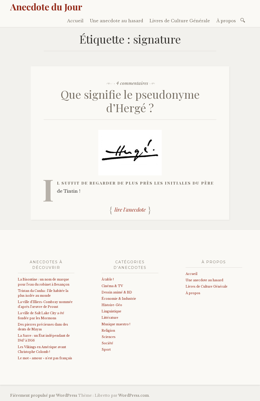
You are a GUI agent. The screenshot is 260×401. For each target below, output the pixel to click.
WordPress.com (133, 395)
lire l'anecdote (130, 209)
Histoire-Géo (112, 305)
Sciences (109, 337)
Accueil (75, 20)
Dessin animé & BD (117, 292)
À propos (226, 20)
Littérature (110, 317)
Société (107, 343)
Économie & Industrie (119, 298)
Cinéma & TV (112, 286)
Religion (108, 330)
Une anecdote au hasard (116, 20)
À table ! (108, 279)
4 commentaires (132, 83)
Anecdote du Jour (46, 7)
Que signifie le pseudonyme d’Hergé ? (130, 101)
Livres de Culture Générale (180, 20)
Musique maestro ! (116, 324)
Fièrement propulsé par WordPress (43, 395)
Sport (106, 349)
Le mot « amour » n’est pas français (45, 358)
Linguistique (111, 311)
